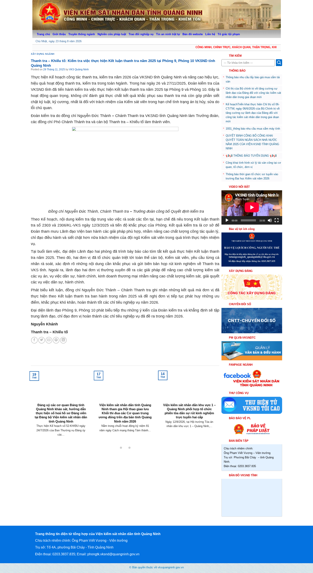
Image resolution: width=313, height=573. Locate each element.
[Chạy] (227, 220)
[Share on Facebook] (34, 340)
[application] (251, 207)
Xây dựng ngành (43, 54)
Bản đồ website (192, 34)
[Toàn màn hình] (276, 220)
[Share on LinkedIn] (63, 340)
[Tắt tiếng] (270, 220)
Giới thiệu (59, 34)
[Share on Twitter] (41, 340)
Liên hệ (210, 34)
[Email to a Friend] (49, 340)
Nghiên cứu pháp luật (112, 34)
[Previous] (38, 398)
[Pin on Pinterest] (56, 340)
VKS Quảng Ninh (79, 69)
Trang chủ (43, 34)
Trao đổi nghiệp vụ (141, 34)
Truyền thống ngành (81, 34)
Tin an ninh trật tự (168, 34)
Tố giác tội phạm (229, 34)
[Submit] (279, 62)
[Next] (212, 398)
